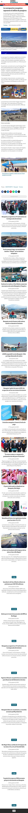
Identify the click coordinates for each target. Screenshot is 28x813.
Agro (14, 481)
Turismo (5, 25)
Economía (14, 417)
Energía (14, 577)
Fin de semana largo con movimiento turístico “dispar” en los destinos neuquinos (14, 251)
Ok (14, 810)
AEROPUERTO (9, 187)
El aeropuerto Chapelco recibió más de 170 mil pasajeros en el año (13, 174)
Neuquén (16, 187)
